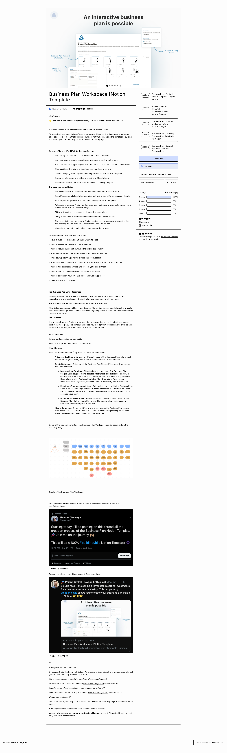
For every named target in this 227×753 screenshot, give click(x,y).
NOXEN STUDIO (59, 109)
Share (173, 182)
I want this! (158, 159)
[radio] (158, 96)
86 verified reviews (169, 236)
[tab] (107, 86)
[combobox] (151, 182)
